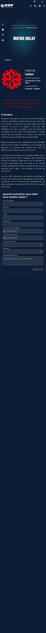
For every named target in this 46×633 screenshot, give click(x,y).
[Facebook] (3, 24)
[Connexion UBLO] (2, 631)
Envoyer (36, 269)
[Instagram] (3, 29)
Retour (8, 60)
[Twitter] (3, 35)
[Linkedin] (3, 40)
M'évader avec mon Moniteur (27, 25)
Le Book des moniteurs (18, 28)
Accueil (14, 25)
